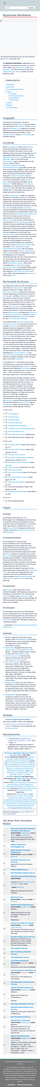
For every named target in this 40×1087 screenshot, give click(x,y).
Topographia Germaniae (25, 650)
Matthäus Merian (10, 650)
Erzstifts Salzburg (20, 265)
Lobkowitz (27, 366)
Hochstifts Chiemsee (9, 324)
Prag (23, 355)
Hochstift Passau (13, 417)
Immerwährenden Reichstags (17, 318)
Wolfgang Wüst (10, 682)
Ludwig (5, 596)
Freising (32, 530)
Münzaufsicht (7, 208)
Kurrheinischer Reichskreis (14, 767)
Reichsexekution (8, 161)
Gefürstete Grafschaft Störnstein (18, 462)
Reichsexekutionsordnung (11, 167)
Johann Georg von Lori (12, 656)
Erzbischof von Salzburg (10, 292)
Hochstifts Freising (9, 234)
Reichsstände (18, 288)
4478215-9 (28, 812)
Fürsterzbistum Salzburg (24, 245)
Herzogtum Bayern (9, 134)
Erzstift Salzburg (26, 134)
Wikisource (24, 639)
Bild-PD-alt (20, 887)
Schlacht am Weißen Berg (11, 355)
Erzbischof (6, 556)
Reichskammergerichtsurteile (12, 165)
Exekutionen (21, 578)
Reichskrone (31, 273)
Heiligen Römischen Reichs (21, 271)
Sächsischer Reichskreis (20, 761)
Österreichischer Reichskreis (16, 771)
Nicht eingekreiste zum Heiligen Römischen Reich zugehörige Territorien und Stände (20, 772)
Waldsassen (25, 296)
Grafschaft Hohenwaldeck (16, 482)
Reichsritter (9, 400)
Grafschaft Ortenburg (15, 470)
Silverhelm (24, 925)
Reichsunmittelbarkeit (24, 322)
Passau (12, 247)
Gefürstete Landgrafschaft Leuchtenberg (21, 457)
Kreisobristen (27, 208)
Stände (19, 776)
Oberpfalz (21, 126)
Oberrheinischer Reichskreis (17, 763)
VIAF (5, 814)
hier (19, 1067)
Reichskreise (9, 753)
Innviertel (33, 126)
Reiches (6, 59)
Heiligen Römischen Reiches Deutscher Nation (23, 779)
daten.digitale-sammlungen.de (15, 660)
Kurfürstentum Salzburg (10, 267)
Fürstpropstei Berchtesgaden (12, 249)
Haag (7, 253)
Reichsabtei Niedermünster (16, 434)
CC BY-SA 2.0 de (16, 927)
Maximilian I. (7, 184)
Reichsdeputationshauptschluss (26, 214)
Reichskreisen (20, 67)
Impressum (11, 1085)
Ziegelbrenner (25, 1038)
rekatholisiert (19, 359)
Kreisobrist (9, 590)
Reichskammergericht (25, 576)
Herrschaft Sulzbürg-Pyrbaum (17, 477)
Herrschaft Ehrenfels (14, 472)
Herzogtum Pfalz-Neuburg (16, 449)
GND (22, 812)
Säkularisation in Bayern (15, 263)
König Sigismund (13, 147)
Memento (16, 726)
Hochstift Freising (13, 420)
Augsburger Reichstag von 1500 (13, 157)
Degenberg (6, 188)
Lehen (32, 382)
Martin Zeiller (9, 648)
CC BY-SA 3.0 (25, 835)
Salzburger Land (15, 128)
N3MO (13, 835)
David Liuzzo (25, 833)
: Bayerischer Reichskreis (17, 719)
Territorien (10, 776)
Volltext (18, 639)
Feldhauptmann (24, 596)
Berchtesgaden (8, 296)
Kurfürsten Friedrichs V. (20, 353)
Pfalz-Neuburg (16, 306)
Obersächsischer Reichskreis (24, 769)
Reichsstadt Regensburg (24, 808)
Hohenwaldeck (30, 251)
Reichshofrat (10, 578)
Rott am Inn (12, 326)
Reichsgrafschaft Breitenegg (17, 491)
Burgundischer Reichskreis (26, 765)
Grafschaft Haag (13, 467)
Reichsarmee (7, 620)
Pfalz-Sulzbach (25, 368)
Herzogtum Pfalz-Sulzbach (16, 454)
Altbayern (21, 124)
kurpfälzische (14, 176)
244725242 (10, 814)
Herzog (7, 554)
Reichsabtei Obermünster (25, 790)
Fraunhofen (25, 402)
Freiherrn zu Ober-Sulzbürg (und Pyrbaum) (20, 313)
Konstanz (30, 147)
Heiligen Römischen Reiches (12, 71)
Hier (27, 1067)
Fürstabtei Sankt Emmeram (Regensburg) (21, 428)
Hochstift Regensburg (15, 422)
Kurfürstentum (28, 184)
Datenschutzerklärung (24, 1085)
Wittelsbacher (7, 220)
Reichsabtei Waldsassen (16, 431)
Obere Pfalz (6, 336)
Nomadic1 (24, 963)
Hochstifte (20, 530)
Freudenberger (7, 404)
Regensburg (25, 222)
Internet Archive (12, 728)
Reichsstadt (17, 222)
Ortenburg (21, 251)
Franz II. (14, 275)
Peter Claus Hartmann (12, 662)
